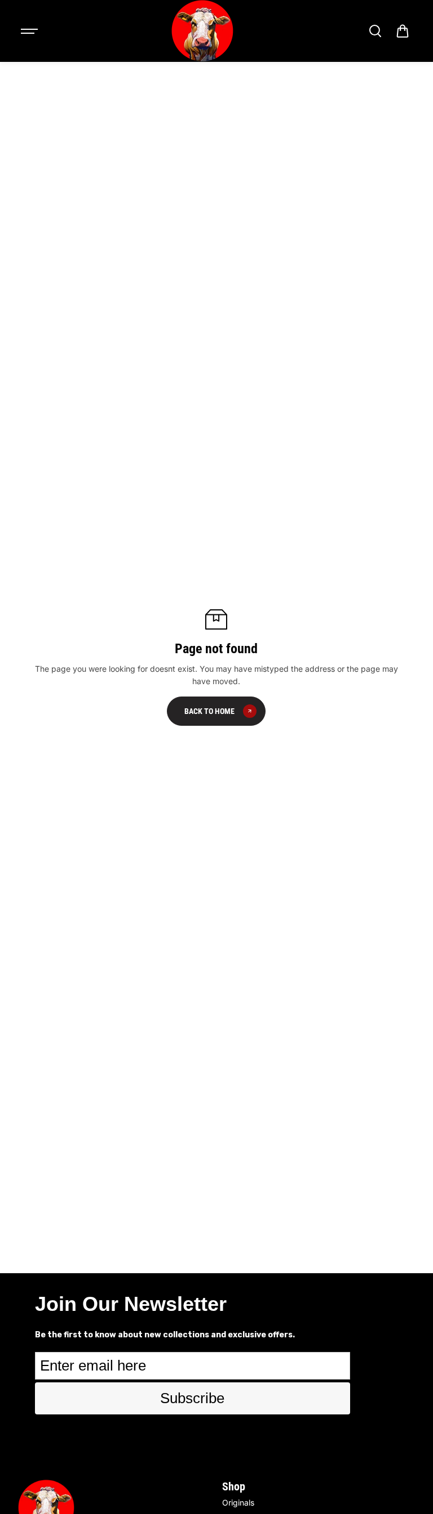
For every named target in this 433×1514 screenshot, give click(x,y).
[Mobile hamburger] (30, 31)
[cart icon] (402, 31)
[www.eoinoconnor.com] (202, 31)
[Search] (375, 31)
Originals (238, 1502)
